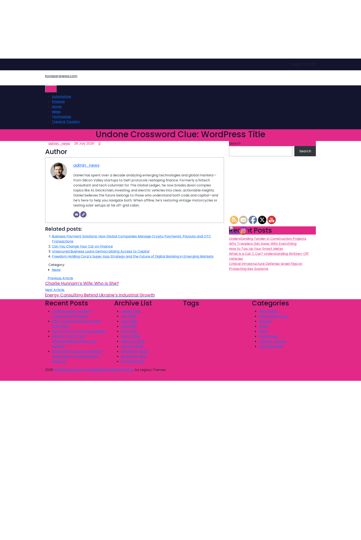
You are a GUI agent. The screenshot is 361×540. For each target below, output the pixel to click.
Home (57, 106)
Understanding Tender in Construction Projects (267, 238)
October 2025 (132, 361)
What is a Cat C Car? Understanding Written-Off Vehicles (74, 341)
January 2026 (132, 346)
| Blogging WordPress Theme (110, 369)
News (56, 111)
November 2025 (134, 356)
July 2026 (128, 316)
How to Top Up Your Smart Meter (256, 248)
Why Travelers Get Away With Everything (262, 243)
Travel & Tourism (66, 121)
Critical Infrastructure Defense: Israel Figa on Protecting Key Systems (265, 266)
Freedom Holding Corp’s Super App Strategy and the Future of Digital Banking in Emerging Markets (133, 256)
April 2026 (129, 331)
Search (235, 143)
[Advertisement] (125, 29)
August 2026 (131, 311)
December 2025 (134, 351)
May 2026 (128, 326)
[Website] (83, 214)
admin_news (59, 143)
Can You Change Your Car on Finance (82, 246)
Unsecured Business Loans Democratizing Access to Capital (100, 251)
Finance (58, 101)
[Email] (76, 214)
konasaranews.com (61, 76)
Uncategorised (271, 346)
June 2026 (129, 321)
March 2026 (130, 336)
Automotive (61, 96)
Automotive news (273, 316)
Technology (61, 116)
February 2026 (133, 341)
